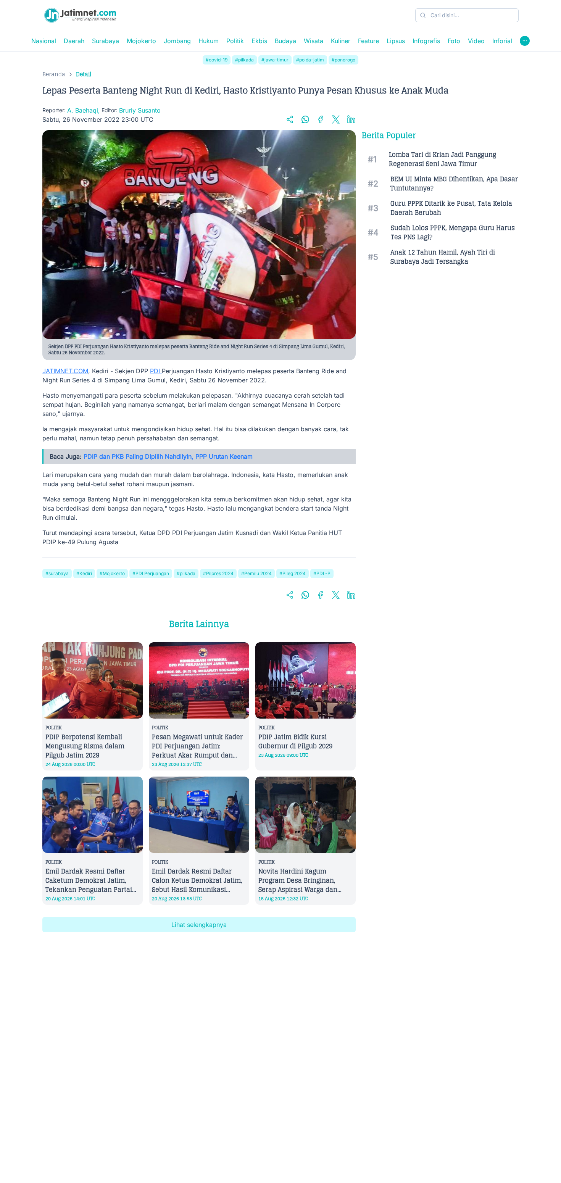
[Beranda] (80, 15)
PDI (156, 371)
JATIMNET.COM (65, 371)
